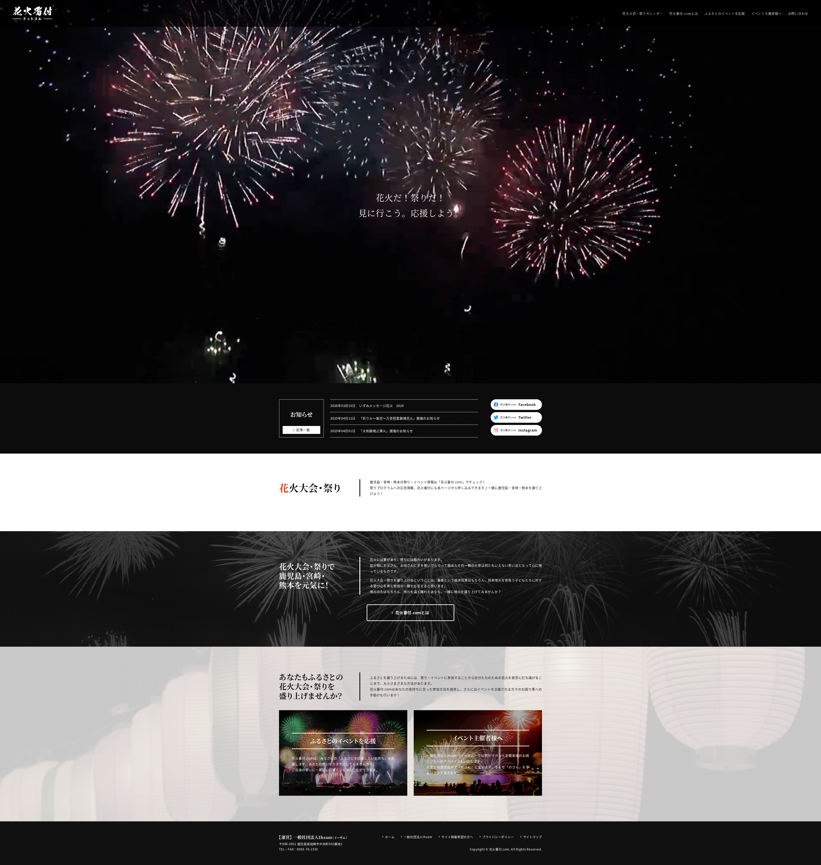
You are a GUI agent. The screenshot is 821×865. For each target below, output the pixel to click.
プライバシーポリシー (498, 837)
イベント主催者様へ (766, 13)
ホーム (389, 837)
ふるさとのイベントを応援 (724, 13)
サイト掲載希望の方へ (457, 837)
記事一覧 (303, 429)
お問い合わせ (798, 13)
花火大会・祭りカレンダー (642, 13)
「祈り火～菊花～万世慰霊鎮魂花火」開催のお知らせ (399, 418)
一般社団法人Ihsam (418, 837)
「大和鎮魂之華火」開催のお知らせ (386, 431)
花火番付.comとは (683, 13)
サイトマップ (532, 837)
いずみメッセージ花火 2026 (381, 405)
